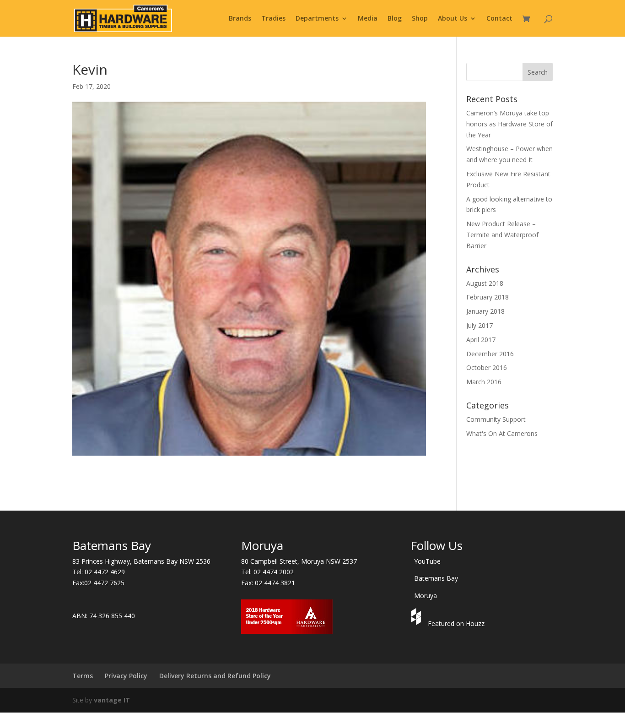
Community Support (496, 419)
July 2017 (479, 325)
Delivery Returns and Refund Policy (215, 675)
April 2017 (481, 339)
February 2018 (487, 297)
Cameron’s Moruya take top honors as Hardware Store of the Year (509, 124)
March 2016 (483, 381)
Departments (317, 18)
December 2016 (490, 353)
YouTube (427, 561)
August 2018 (484, 283)
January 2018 (485, 311)
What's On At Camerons (502, 433)
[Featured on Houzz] (417, 623)
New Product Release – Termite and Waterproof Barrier (502, 234)
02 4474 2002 (273, 571)
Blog (395, 18)
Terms (82, 675)
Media (367, 18)
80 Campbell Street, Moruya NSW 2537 (299, 561)
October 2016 (486, 367)
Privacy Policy (126, 675)
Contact (499, 18)
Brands (240, 18)
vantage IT (112, 700)
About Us (452, 18)
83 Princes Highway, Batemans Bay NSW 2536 (141, 561)
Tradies (273, 18)
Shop (420, 18)
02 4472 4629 (105, 571)
